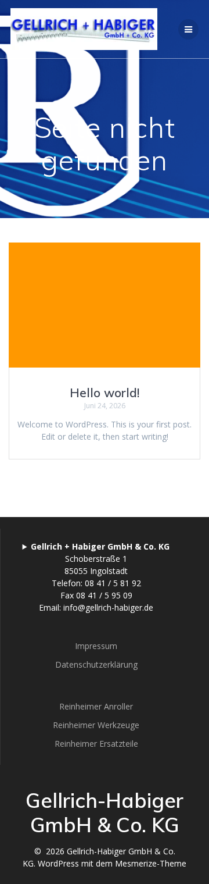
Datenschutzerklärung (96, 664)
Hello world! (104, 392)
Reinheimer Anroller (96, 706)
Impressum (96, 645)
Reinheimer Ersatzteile (96, 743)
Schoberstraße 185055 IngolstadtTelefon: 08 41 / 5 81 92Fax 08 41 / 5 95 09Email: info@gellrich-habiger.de (100, 577)
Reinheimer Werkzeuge (96, 724)
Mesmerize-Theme (150, 863)
